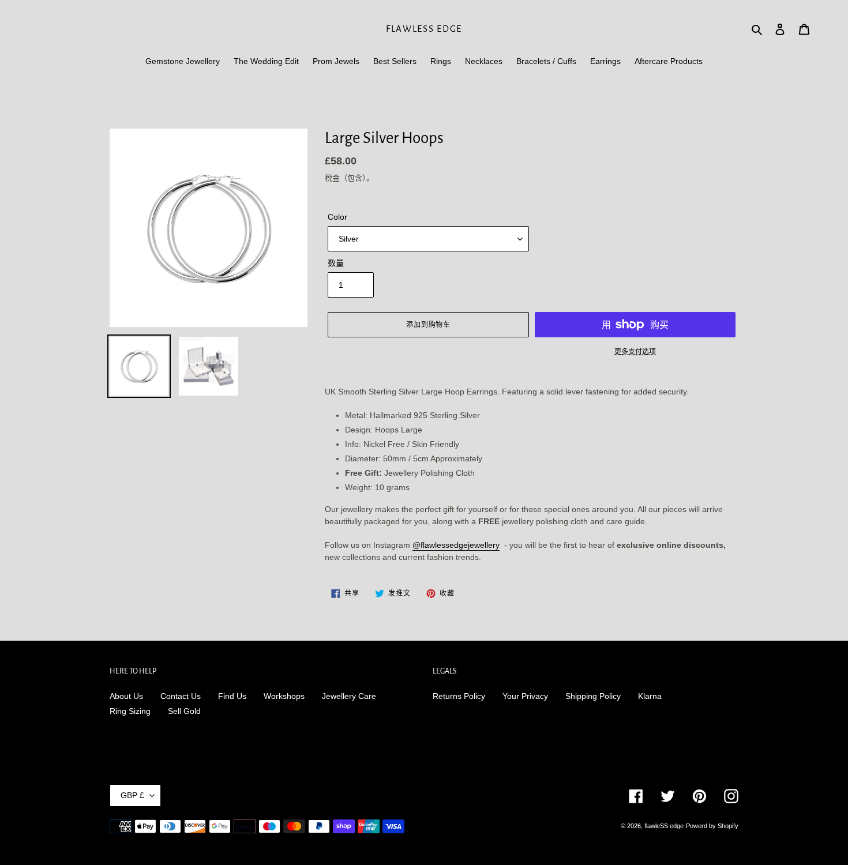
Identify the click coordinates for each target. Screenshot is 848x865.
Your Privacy (525, 696)
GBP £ (132, 795)
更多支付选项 (635, 352)
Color (337, 216)
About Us (126, 696)
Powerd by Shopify (712, 825)
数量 (336, 263)
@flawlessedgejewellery (456, 545)
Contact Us (180, 696)
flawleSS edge (424, 28)
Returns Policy (459, 696)
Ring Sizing (130, 711)
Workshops (284, 696)
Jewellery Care (349, 696)
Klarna (650, 696)
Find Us (232, 696)
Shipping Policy (593, 696)
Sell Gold (184, 711)
